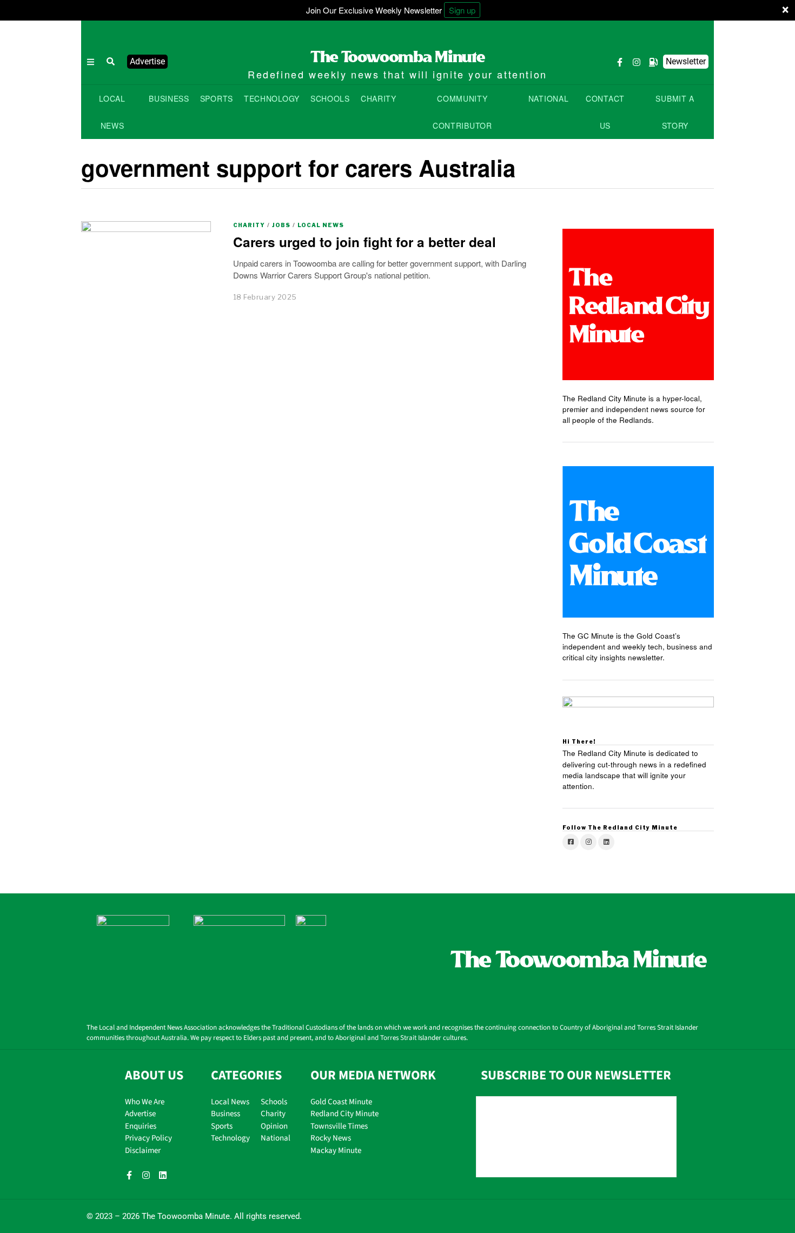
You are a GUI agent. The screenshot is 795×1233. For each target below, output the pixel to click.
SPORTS (216, 98)
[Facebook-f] (619, 62)
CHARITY (378, 98)
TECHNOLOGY (272, 98)
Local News (320, 225)
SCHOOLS (330, 98)
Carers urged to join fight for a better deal (364, 242)
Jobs (281, 225)
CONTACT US (605, 112)
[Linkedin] (162, 1175)
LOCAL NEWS (112, 112)
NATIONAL (548, 98)
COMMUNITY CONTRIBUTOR (462, 112)
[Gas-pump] (653, 62)
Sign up (462, 10)
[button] (111, 62)
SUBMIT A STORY (674, 112)
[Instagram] (636, 62)
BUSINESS (169, 98)
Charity (249, 225)
